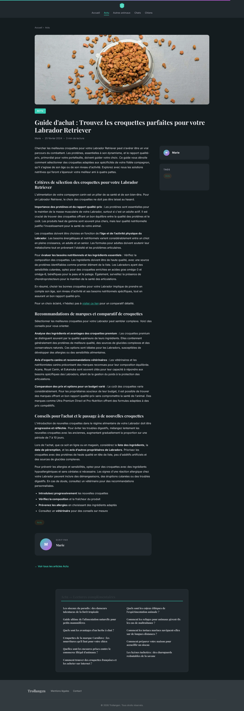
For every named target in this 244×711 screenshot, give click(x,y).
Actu (106, 12)
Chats (137, 12)
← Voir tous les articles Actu (52, 566)
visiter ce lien (90, 303)
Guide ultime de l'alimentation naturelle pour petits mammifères (89, 621)
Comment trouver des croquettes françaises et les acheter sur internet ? (90, 661)
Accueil (96, 12)
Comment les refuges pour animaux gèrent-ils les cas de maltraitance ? (153, 621)
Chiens (149, 12)
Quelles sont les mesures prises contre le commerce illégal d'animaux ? (87, 650)
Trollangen (36, 690)
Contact (77, 690)
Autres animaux (121, 12)
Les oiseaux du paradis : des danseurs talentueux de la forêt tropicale (85, 610)
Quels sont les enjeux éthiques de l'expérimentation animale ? (146, 610)
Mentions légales (60, 690)
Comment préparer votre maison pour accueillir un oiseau (149, 643)
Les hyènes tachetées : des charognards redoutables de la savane (149, 654)
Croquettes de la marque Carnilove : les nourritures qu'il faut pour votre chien (86, 639)
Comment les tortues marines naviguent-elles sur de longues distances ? (153, 632)
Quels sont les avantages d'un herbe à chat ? (88, 630)
